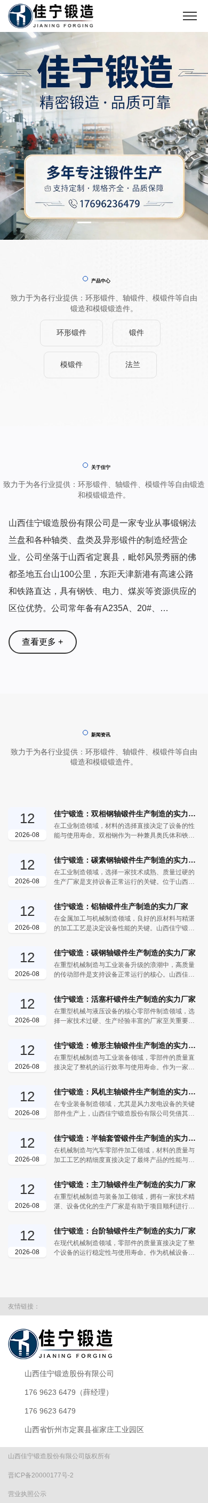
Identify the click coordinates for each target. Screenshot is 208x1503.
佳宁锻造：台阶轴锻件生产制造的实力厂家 (125, 1349)
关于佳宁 (100, 467)
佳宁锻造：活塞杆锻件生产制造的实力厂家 (125, 1118)
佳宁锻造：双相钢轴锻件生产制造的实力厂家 (127, 932)
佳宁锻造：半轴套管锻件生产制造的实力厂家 (127, 1257)
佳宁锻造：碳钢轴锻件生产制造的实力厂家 (125, 1071)
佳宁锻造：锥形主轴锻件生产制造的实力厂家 (127, 1164)
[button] (88, 222)
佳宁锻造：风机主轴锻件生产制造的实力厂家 (127, 1210)
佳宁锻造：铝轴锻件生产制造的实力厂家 (121, 1025)
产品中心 (100, 280)
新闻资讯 (100, 853)
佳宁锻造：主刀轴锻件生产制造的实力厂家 (125, 1303)
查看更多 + (42, 641)
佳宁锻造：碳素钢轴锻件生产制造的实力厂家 (127, 978)
